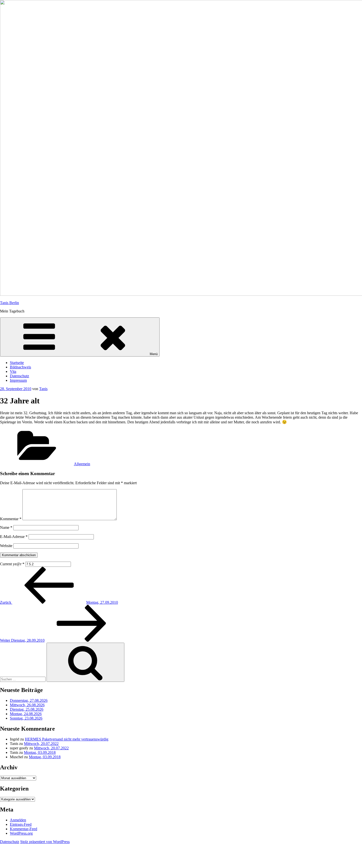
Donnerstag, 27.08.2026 (29, 700)
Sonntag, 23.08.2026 (26, 718)
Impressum (18, 380)
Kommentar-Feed (23, 829)
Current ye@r (12, 564)
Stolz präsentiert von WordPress (45, 842)
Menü (154, 354)
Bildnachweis (20, 367)
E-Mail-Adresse (14, 536)
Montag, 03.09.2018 (40, 752)
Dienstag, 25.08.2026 (26, 709)
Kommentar (10, 519)
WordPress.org (21, 833)
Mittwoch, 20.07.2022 (41, 743)
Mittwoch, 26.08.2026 (27, 705)
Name (6, 527)
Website (6, 546)
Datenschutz (19, 376)
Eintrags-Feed (21, 824)
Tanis (43, 389)
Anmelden (18, 820)
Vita (13, 371)
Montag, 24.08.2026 (26, 714)
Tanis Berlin (9, 303)
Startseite (17, 363)
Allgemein (82, 464)
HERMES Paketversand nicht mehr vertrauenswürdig (66, 739)
